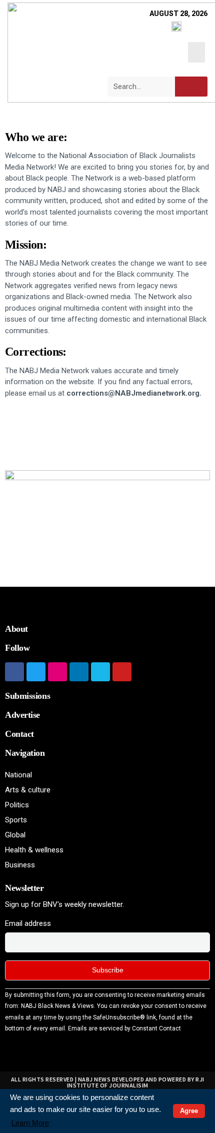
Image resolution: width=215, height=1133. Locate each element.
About (16, 629)
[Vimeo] (100, 671)
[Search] (191, 87)
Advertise (22, 715)
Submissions (27, 696)
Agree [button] (189, 1110)
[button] (197, 52)
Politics (17, 804)
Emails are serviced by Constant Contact (124, 1028)
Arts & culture (27, 789)
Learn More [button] (30, 1122)
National (18, 774)
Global (15, 834)
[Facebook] (14, 671)
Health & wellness (34, 849)
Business (20, 864)
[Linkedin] (79, 671)
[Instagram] (57, 671)
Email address (28, 923)
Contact (19, 734)
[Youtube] (122, 671)
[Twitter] (36, 671)
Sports (16, 819)
